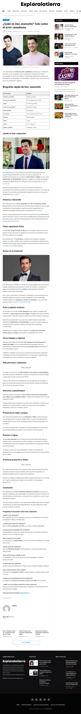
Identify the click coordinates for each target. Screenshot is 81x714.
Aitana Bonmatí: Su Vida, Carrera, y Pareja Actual (72, 683)
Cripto (66, 11)
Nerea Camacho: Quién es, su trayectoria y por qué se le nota (9, 632)
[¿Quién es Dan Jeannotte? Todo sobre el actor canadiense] (26, 50)
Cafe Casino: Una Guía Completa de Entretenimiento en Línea (65, 83)
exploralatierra (24, 593)
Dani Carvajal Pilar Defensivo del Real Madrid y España (71, 106)
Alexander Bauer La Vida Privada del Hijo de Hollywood (71, 35)
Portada (4, 15)
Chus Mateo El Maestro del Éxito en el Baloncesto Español (71, 97)
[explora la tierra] (40, 4)
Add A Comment (26, 642)
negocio (72, 11)
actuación (39, 210)
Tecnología (15, 11)
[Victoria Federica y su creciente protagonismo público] (26, 625)
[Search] (80, 11)
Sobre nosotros (26, 704)
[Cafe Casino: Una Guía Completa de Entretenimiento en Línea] (66, 74)
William (10, 31)
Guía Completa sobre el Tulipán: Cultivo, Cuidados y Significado (71, 115)
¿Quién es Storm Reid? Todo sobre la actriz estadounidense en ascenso (70, 44)
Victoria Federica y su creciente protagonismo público (25, 632)
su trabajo (16, 194)
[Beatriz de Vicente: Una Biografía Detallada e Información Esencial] (60, 663)
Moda (36, 11)
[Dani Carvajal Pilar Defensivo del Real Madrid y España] (59, 106)
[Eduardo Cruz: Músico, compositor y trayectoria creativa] (42, 625)
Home (9, 11)
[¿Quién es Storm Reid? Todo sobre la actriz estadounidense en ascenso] (59, 46)
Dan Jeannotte (7, 172)
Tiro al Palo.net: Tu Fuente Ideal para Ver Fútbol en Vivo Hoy (71, 673)
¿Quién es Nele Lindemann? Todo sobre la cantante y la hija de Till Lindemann (71, 53)
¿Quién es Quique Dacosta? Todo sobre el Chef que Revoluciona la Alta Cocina (71, 25)
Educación (24, 11)
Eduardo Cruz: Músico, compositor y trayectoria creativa (41, 632)
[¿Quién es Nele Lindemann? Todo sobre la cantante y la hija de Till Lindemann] (59, 55)
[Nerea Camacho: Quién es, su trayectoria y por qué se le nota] (10, 625)
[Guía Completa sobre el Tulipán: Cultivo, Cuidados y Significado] (59, 115)
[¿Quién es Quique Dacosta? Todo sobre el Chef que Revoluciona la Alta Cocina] (59, 27)
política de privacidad (58, 704)
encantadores (7, 245)
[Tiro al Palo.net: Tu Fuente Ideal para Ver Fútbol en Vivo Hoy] (60, 674)
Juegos (31, 11)
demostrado (22, 187)
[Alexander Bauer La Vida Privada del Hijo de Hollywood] (59, 37)
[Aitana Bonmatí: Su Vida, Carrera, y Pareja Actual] (60, 685)
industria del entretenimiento (22, 302)
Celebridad (59, 11)
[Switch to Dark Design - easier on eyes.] (77, 11)
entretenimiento (14, 221)
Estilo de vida (43, 11)
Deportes (51, 11)
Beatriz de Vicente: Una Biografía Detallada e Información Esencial (72, 662)
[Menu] (3, 11)
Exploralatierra (48, 708)
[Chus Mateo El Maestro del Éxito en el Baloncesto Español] (59, 97)
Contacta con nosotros (41, 704)
